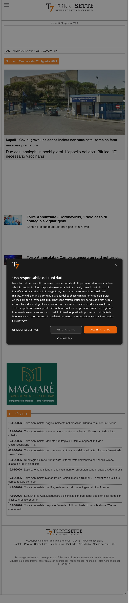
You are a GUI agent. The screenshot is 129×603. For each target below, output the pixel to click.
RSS (113, 544)
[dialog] (64, 301)
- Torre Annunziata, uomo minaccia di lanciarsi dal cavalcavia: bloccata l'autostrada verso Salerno (64, 452)
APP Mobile (84, 544)
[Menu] (6, 5)
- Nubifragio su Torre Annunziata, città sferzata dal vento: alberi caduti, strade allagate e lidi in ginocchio (61, 462)
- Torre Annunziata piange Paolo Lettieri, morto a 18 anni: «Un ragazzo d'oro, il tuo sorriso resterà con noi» (64, 480)
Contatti (18, 544)
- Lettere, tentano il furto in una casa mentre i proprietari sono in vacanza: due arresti (65, 469)
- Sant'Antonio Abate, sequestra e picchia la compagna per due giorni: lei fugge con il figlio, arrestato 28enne (64, 497)
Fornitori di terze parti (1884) (37, 299)
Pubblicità (71, 544)
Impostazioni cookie (87, 316)
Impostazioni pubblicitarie (96, 312)
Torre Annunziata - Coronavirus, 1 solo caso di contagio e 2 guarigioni (67, 219)
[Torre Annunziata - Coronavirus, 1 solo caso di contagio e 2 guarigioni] (13, 220)
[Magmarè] (32, 384)
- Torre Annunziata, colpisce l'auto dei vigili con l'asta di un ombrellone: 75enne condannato (62, 507)
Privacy (28, 544)
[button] (25, 329)
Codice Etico (40, 544)
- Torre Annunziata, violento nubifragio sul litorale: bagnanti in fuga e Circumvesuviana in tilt (55, 443)
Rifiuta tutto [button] (66, 329)
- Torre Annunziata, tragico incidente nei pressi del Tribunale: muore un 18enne (62, 423)
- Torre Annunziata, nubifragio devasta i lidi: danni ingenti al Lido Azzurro (58, 487)
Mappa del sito (101, 544)
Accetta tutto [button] (100, 329)
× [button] (115, 265)
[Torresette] (86, 7)
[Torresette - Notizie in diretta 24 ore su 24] (64, 532)
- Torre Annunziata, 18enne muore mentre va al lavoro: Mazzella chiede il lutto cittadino (61, 433)
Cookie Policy (57, 544)
